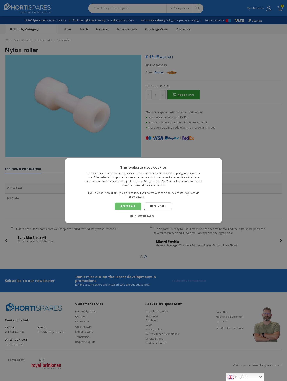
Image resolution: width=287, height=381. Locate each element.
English (241, 377)
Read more (152, 196)
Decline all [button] (158, 206)
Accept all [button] (128, 206)
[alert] (143, 190)
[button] (143, 216)
